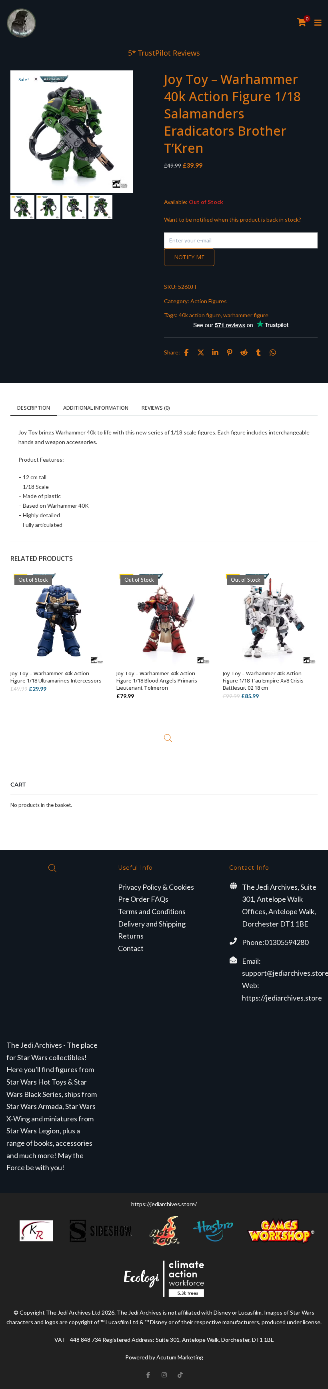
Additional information (95, 407)
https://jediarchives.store (282, 997)
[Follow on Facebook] (148, 1375)
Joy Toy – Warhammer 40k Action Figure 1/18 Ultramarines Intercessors (56, 677)
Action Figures (208, 301)
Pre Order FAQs (143, 899)
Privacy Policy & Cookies (156, 887)
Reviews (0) (156, 407)
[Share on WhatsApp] (272, 352)
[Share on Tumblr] (258, 352)
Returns (131, 935)
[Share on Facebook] (186, 352)
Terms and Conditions (152, 911)
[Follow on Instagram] (164, 1375)
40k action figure (200, 315)
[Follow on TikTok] (180, 1375)
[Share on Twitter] (200, 352)
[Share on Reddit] (244, 352)
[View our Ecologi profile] (164, 1279)
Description (33, 407)
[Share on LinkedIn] (215, 352)
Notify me (189, 257)
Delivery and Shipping (152, 923)
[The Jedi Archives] (21, 23)
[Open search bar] (168, 738)
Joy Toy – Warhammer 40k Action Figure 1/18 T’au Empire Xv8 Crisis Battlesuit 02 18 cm (263, 680)
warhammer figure (245, 315)
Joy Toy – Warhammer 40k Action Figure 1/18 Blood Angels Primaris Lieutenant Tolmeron (156, 680)
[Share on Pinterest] (229, 352)
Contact (131, 948)
